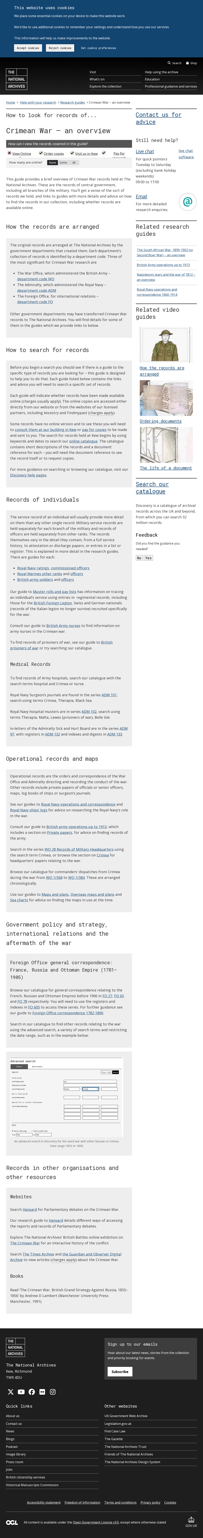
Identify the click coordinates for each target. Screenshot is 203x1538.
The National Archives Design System (132, 1462)
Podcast (12, 1446)
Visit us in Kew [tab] (86, 153)
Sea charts (19, 900)
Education (152, 79)
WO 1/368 (54, 877)
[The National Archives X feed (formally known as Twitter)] (10, 1392)
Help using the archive (161, 72)
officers (76, 573)
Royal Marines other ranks (39, 573)
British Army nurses (63, 625)
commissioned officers (70, 568)
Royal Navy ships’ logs (28, 810)
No (139, 557)
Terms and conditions (120, 1502)
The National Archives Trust (125, 1446)
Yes (148, 557)
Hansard (30, 1209)
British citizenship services (25, 1477)
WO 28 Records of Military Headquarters (79, 849)
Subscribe (120, 1371)
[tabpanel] (69, 162)
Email (141, 196)
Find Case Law (114, 1431)
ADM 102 (89, 711)
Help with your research (38, 102)
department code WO (35, 279)
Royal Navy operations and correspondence (78, 804)
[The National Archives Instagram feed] (52, 1392)
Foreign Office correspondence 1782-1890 (67, 1013)
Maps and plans (55, 894)
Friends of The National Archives (128, 1454)
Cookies (170, 1502)
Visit (93, 72)
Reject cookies (60, 48)
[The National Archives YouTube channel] (21, 1392)
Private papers (59, 832)
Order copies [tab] (54, 153)
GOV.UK (191, 1526)
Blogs (10, 1439)
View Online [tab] (21, 153)
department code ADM (36, 290)
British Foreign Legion (53, 603)
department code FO (35, 301)
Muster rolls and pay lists (54, 591)
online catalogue (83, 441)
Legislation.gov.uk (117, 1423)
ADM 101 (109, 694)
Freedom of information (82, 1502)
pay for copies (94, 429)
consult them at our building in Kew (45, 429)
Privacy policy (150, 1502)
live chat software (186, 153)
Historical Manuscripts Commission (32, 1485)
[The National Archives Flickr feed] (42, 1392)
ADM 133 (114, 734)
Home (10, 102)
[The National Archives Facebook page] (31, 1392)
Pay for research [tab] (119, 155)
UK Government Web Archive (125, 1416)
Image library (16, 1454)
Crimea (103, 855)
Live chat (145, 151)
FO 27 (107, 995)
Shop (193, 63)
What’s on (97, 79)
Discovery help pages (28, 475)
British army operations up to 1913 (76, 826)
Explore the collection (106, 86)
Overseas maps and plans (92, 894)
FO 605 (34, 1007)
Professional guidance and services (171, 86)
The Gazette (113, 1439)
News (10, 1431)
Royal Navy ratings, (33, 568)
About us (12, 1416)
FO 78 (22, 1001)
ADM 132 (52, 734)
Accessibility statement (44, 1502)
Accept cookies (28, 48)
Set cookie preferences (98, 48)
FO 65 (119, 995)
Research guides (72, 102)
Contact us (14, 1423)
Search (176, 63)
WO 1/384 (76, 877)
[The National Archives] (16, 79)
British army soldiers (35, 579)
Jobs (9, 1469)
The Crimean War (25, 1243)
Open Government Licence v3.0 (96, 1522)
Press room (14, 1462)
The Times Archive (38, 1254)
